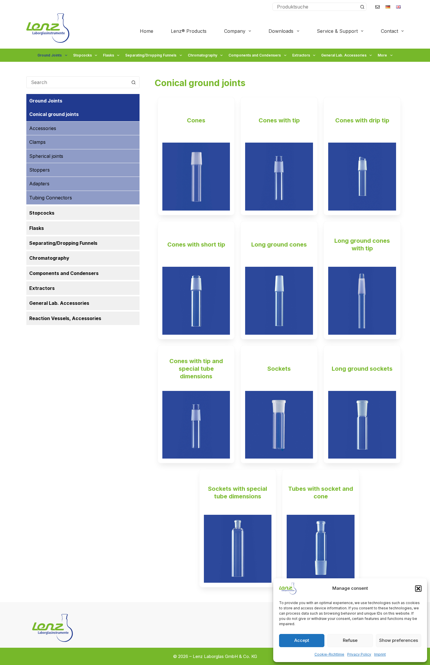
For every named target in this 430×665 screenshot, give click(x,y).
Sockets (279, 368)
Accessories (42, 128)
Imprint (380, 654)
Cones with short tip (196, 244)
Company (234, 31)
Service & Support (337, 31)
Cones (196, 120)
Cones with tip (279, 120)
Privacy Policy (359, 654)
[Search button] (362, 7)
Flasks (108, 55)
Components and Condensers (254, 55)
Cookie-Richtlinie (329, 654)
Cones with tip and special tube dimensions (196, 369)
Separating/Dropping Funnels (150, 55)
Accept (301, 640)
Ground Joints (49, 55)
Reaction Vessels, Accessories (65, 318)
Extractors (301, 55)
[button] (418, 589)
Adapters (39, 184)
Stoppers (39, 170)
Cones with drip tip (362, 120)
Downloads (281, 31)
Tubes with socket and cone (320, 492)
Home (146, 31)
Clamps (37, 142)
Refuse (350, 640)
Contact (389, 31)
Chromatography (202, 55)
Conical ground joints (54, 114)
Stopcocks (82, 55)
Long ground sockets (362, 368)
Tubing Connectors (50, 198)
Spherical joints (46, 156)
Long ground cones (279, 244)
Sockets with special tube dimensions (237, 492)
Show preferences (398, 640)
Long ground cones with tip (362, 244)
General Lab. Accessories (344, 55)
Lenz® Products (189, 31)
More (382, 55)
